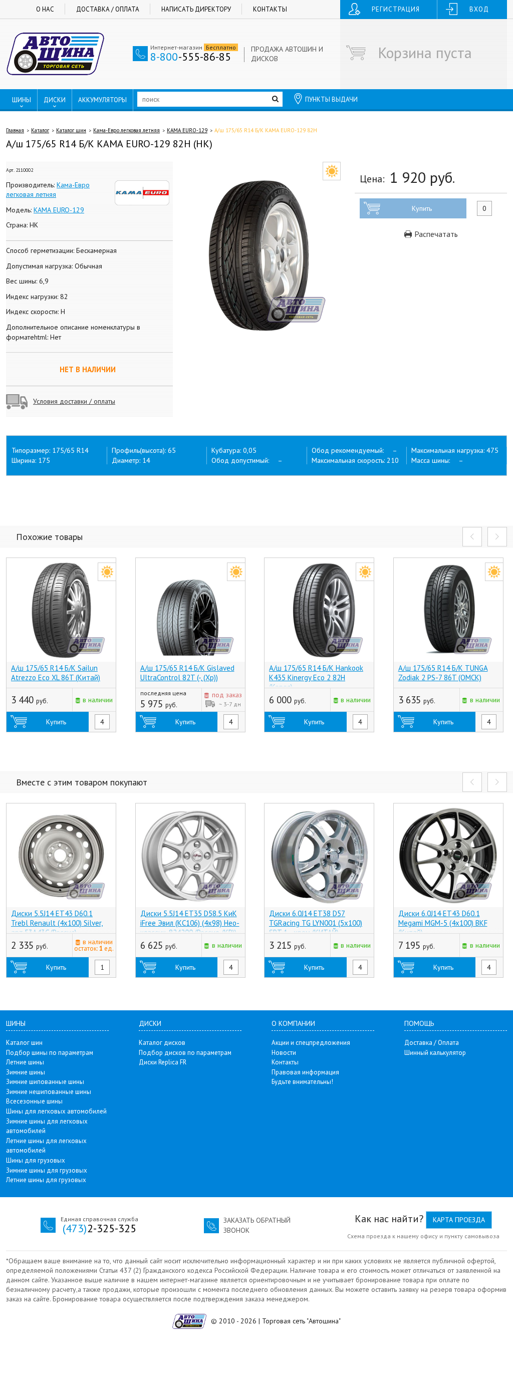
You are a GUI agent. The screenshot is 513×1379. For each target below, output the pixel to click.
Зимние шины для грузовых (46, 1170)
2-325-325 (99, 1228)
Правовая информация (305, 1072)
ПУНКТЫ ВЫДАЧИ (331, 99)
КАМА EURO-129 (187, 130)
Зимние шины (25, 1072)
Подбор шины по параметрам (49, 1052)
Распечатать (435, 234)
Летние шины (25, 1062)
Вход (479, 9)
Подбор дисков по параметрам (185, 1052)
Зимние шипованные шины (45, 1081)
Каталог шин (71, 130)
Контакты (270, 9)
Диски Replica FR (162, 1062)
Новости (284, 1052)
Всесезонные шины (34, 1101)
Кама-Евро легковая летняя (126, 130)
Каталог (40, 130)
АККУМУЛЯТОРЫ (102, 100)
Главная (15, 130)
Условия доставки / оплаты (74, 401)
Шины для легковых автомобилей (56, 1111)
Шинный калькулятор (435, 1052)
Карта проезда (459, 1219)
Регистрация (396, 9)
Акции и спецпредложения (311, 1042)
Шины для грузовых (35, 1160)
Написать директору (196, 9)
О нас (45, 9)
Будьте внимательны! (302, 1081)
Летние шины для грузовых (46, 1180)
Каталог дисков (162, 1042)
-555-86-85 (190, 57)
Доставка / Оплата (107, 9)
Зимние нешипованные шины (48, 1091)
